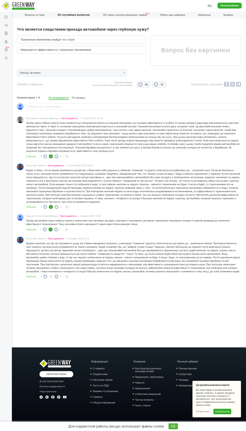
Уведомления (142, 388)
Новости (139, 382)
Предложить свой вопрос (149, 376)
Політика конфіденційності (52, 386)
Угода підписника (47, 391)
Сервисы (98, 396)
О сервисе (99, 368)
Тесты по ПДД (101, 385)
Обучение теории (102, 379)
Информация (99, 361)
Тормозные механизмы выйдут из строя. (47, 39)
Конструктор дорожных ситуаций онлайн (148, 370)
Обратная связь (56, 374)
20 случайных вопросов (73, 14)
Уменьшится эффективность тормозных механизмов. (56, 49)
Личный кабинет (229, 5)
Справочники (100, 374)
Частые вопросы (144, 399)
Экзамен (228, 14)
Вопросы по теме (35, 14)
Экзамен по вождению (105, 391)
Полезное (139, 361)
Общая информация (104, 402)
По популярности (59, 97)
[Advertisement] (129, 314)
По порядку (78, 97)
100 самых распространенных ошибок (125, 14)
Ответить (31, 156)
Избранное (204, 14)
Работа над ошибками (172, 14)
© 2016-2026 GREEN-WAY (51, 381)
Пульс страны (143, 405)
